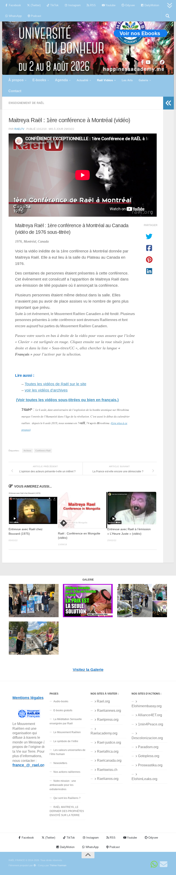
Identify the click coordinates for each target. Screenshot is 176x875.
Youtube (110, 5)
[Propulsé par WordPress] (34, 865)
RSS (92, 5)
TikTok (54, 5)
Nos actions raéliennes (66, 771)
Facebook (14, 5)
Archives (27, 451)
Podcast (35, 16)
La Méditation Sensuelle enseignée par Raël (66, 721)
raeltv (19, 129)
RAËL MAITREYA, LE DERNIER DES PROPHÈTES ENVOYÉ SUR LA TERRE (67, 811)
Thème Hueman (58, 865)
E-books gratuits (62, 710)
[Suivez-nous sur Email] (163, 864)
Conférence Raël (42, 451)
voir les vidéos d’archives (46, 390)
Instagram (74, 5)
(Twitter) (35, 5)
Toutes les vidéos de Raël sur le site (55, 384)
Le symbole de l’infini (65, 741)
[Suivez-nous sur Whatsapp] (154, 864)
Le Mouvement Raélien (67, 732)
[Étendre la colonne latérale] (168, 103)
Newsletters (60, 763)
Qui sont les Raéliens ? (66, 798)
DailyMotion (151, 5)
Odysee (129, 5)
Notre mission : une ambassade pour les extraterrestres (63, 785)
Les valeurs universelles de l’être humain (67, 752)
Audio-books (60, 701)
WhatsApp (15, 16)
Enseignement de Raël (26, 103)
